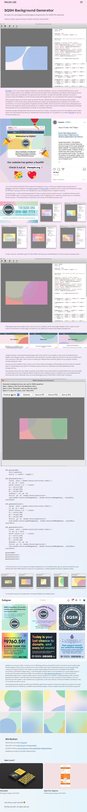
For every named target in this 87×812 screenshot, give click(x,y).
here (79, 97)
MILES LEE (10, 2)
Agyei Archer (44, 188)
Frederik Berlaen (46, 748)
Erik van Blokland (35, 748)
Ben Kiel (71, 112)
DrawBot (8, 188)
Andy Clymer (33, 188)
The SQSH (8, 91)
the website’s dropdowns (52, 673)
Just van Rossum (23, 748)
